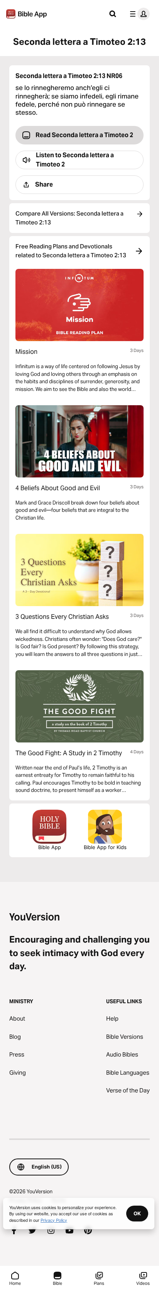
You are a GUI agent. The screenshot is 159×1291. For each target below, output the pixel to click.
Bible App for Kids (105, 847)
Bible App (49, 847)
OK (137, 1213)
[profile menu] (138, 14)
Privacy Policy (54, 1220)
